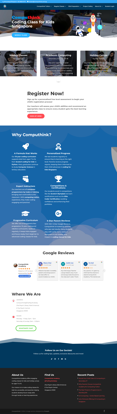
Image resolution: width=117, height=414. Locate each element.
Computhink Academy (23, 265)
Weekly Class (21, 35)
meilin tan (69, 263)
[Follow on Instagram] (55, 359)
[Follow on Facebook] (58, 359)
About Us (98, 6)
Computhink (16, 411)
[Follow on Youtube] (62, 359)
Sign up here (36, 116)
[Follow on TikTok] (51, 359)
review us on (23, 276)
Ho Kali (91, 263)
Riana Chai (47, 263)
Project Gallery (88, 6)
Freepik (46, 411)
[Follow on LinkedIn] (65, 359)
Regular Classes (59, 6)
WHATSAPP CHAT (26, 328)
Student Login (109, 6)
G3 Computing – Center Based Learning (91, 396)
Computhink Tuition (43, 6)
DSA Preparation (73, 6)
